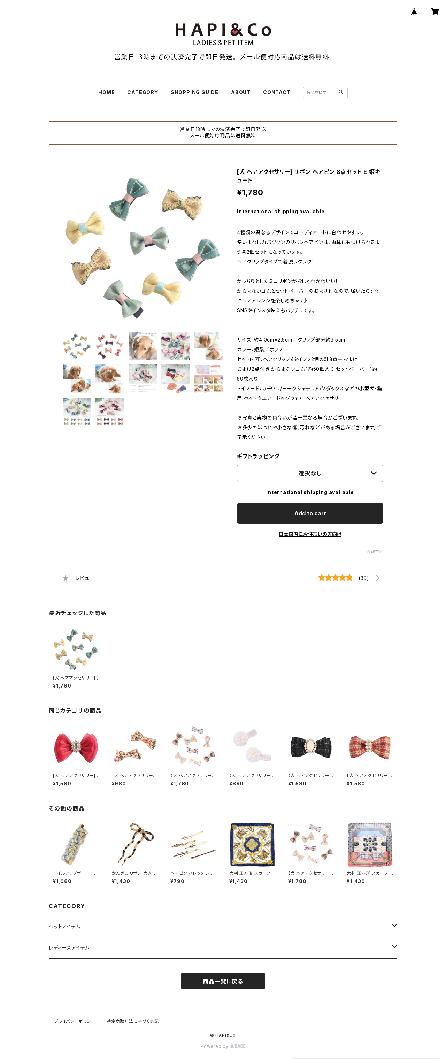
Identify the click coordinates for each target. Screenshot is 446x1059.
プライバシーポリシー (74, 1021)
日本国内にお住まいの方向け (310, 534)
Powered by (215, 1046)
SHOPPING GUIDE (194, 92)
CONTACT (277, 92)
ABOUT (241, 92)
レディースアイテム (69, 948)
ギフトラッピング (258, 456)
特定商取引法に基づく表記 (133, 1021)
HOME (106, 92)
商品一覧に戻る (223, 981)
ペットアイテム (64, 926)
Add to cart (310, 513)
